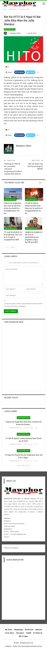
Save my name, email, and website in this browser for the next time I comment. (23, 304)
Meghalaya (18, 630)
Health (28, 633)
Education (20, 633)
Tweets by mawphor (11, 548)
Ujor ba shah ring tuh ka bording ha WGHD (35, 166)
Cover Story (9, 633)
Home (9, 630)
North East (29, 630)
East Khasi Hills (10, 29)
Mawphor (8, 646)
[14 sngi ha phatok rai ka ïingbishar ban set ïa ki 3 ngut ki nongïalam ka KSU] (13, 223)
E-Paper (25, 636)
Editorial (38, 633)
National (38, 630)
